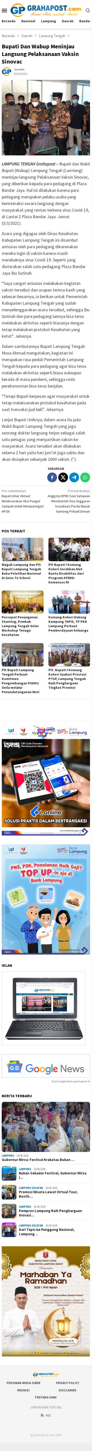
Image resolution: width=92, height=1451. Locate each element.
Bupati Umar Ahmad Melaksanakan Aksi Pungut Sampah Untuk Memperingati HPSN (23, 501)
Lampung (8, 1155)
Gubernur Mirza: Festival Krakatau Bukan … (38, 1160)
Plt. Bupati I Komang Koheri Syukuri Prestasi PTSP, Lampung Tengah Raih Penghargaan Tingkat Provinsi (67, 679)
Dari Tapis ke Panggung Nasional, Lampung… (47, 1231)
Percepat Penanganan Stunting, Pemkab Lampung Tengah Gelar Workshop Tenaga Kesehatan (20, 626)
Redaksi (23, 1390)
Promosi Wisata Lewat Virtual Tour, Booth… (48, 1194)
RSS (48, 1415)
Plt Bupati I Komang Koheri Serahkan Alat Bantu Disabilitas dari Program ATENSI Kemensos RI (66, 573)
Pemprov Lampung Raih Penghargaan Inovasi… (50, 1213)
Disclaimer (67, 1390)
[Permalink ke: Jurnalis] (7, 71)
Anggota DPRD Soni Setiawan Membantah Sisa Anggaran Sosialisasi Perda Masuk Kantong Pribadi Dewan (69, 501)
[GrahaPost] (46, 10)
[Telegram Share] (74, 477)
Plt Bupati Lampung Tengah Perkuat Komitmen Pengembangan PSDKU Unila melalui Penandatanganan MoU (20, 681)
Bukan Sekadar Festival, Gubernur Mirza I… (52, 1175)
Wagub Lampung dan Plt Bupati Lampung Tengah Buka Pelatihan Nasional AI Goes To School (21, 571)
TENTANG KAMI (45, 1397)
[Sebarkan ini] (52, 477)
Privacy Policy (67, 1383)
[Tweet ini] (63, 477)
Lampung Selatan (31, 1188)
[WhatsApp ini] (85, 477)
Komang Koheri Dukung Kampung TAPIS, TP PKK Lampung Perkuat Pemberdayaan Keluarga (68, 624)
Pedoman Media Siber (23, 1383)
